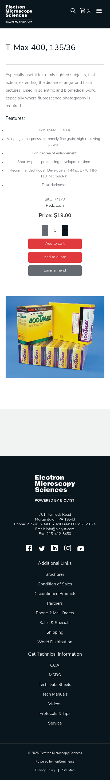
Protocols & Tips (55, 714)
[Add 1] (65, 230)
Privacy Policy (45, 770)
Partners (55, 603)
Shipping (54, 632)
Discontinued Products (54, 594)
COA (55, 665)
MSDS (55, 675)
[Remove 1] (45, 230)
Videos (54, 704)
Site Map (68, 770)
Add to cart (55, 244)
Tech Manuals (55, 694)
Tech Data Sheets (55, 685)
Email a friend (55, 271)
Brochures (55, 575)
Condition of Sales (55, 584)
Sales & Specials (55, 623)
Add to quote (55, 257)
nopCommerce (63, 761)
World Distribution (54, 642)
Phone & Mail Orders (55, 613)
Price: (46, 215)
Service (55, 723)
